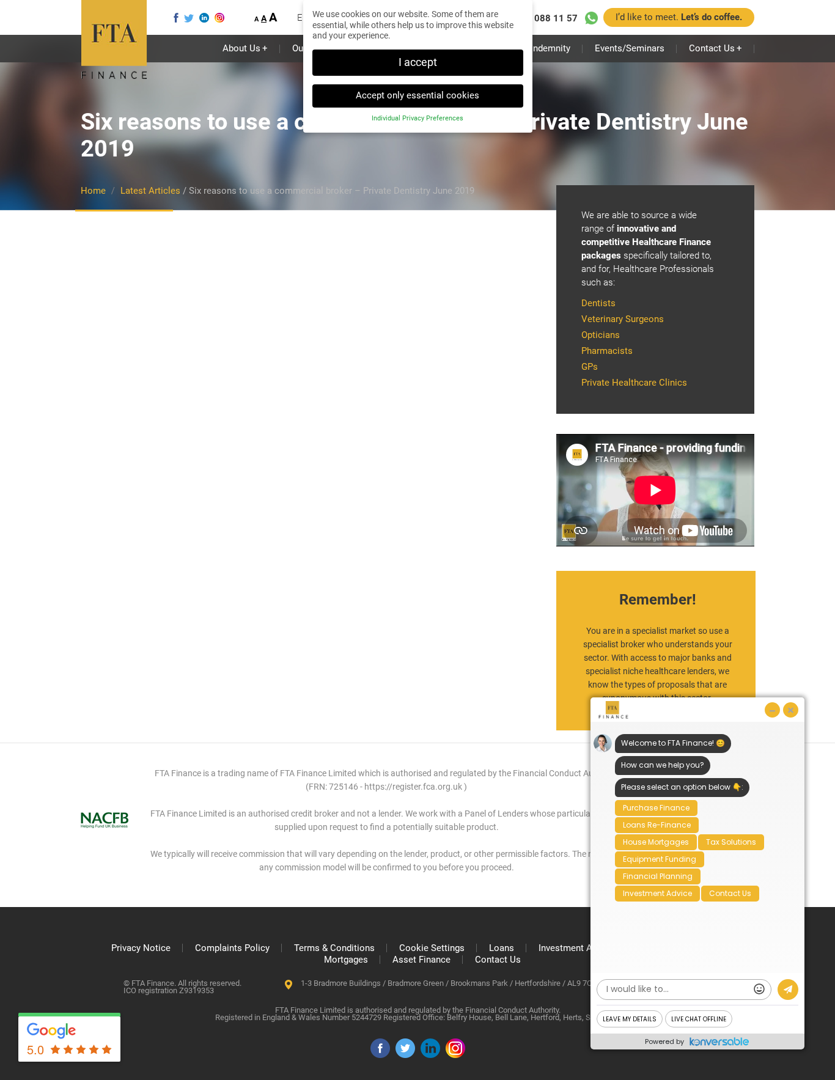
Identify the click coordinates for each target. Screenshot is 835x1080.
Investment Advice (576, 947)
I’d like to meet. (679, 17)
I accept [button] (418, 62)
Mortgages (346, 959)
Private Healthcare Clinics (634, 382)
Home (93, 190)
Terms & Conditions (334, 947)
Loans (501, 947)
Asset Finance (421, 959)
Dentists (598, 303)
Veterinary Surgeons (622, 319)
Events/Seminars (629, 48)
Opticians (600, 334)
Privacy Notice (141, 947)
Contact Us (715, 48)
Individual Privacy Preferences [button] (417, 118)
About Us (245, 48)
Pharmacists (607, 350)
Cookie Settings (432, 947)
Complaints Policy (232, 947)
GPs (589, 366)
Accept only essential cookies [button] (417, 95)
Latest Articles (150, 190)
